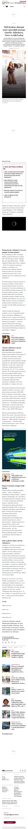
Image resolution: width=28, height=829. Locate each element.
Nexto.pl (16, 790)
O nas (3, 776)
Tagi (21, 647)
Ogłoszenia (4, 788)
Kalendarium (17, 806)
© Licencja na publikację (8, 637)
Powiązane (4, 647)
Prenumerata (5, 790)
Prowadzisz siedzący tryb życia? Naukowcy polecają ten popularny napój (18, 340)
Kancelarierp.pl (17, 793)
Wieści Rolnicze (17, 794)
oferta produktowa (6, 808)
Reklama (4, 787)
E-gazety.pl (16, 788)
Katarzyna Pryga (6, 161)
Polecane (10, 647)
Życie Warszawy (18, 796)
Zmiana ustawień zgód (19, 778)
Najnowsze (16, 647)
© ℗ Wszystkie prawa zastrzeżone (10, 638)
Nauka (14, 23)
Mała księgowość (18, 791)
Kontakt (4, 778)
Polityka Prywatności (19, 776)
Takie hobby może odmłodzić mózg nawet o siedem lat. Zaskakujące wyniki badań (18, 478)
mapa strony (5, 806)
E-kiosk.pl (16, 787)
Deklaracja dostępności (19, 782)
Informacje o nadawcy (19, 781)
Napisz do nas (5, 779)
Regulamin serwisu (18, 779)
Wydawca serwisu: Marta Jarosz (9, 802)
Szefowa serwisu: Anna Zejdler (9, 800)
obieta (12, 6)
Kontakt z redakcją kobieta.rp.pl (9, 803)
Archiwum (4, 791)
